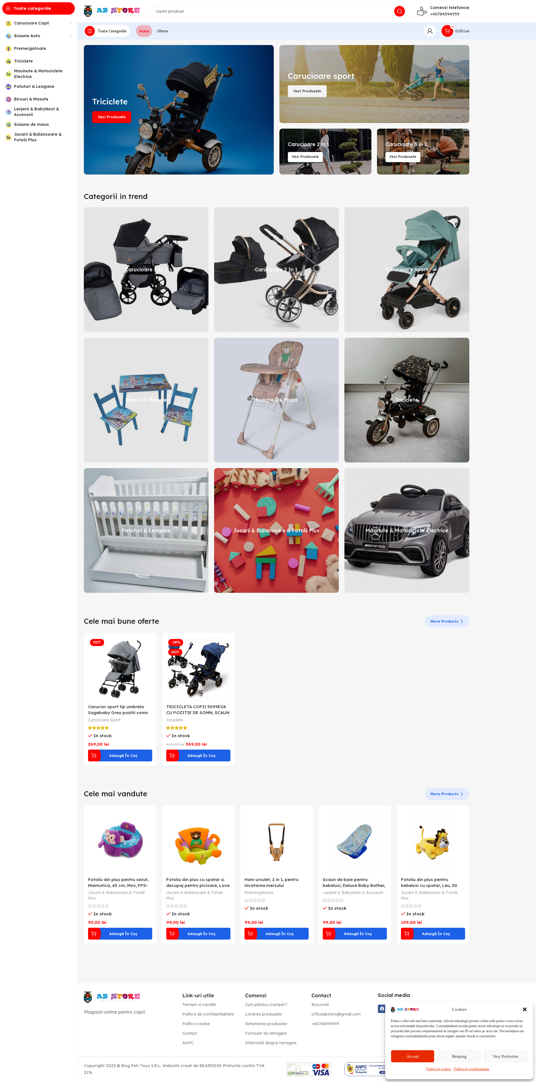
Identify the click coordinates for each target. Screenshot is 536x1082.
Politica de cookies (438, 1069)
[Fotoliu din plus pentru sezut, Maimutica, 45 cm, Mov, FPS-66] (120, 842)
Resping (459, 1056)
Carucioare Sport (104, 720)
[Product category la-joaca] (276, 530)
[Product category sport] (406, 269)
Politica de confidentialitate (471, 1069)
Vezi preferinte (506, 1056)
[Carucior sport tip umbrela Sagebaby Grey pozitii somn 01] (120, 669)
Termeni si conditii (199, 1004)
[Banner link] (179, 110)
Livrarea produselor (263, 1014)
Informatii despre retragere (271, 1042)
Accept (413, 1056)
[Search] (399, 11)
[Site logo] (112, 11)
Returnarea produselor (266, 1023)
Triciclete (174, 720)
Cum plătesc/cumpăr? (266, 1004)
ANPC (188, 1042)
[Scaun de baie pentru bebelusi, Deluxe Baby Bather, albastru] (355, 842)
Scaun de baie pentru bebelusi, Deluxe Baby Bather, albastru (354, 885)
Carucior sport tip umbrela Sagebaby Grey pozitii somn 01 (118, 712)
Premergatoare (259, 892)
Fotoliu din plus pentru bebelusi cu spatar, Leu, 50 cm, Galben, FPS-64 (429, 885)
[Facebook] (382, 1009)
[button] (525, 1009)
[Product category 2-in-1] (276, 269)
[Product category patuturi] (146, 530)
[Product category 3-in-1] (146, 269)
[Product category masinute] (406, 530)
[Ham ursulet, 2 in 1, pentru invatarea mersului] (277, 842)
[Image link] (112, 997)
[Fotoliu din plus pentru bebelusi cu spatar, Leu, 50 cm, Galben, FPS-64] (433, 842)
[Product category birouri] (146, 400)
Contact (189, 1033)
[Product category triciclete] (406, 400)
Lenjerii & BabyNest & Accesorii (353, 892)
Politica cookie (196, 1023)
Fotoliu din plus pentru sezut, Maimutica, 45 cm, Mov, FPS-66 (118, 885)
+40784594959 (444, 14)
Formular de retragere (266, 1033)
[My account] (430, 31)
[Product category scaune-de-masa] (276, 400)
